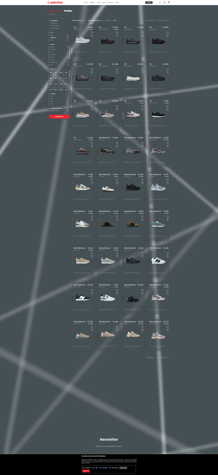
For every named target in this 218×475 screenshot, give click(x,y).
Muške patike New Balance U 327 (107, 236)
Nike (52, 64)
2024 (52, 99)
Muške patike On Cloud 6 (80, 52)
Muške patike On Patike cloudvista (82, 162)
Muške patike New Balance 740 (106, 199)
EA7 (51, 52)
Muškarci (92, 2)
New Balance (54, 62)
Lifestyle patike (54, 23)
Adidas (52, 47)
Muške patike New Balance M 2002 (158, 199)
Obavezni (88, 468)
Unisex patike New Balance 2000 (132, 309)
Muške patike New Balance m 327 (82, 272)
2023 (52, 96)
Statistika (105, 468)
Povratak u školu (55, 110)
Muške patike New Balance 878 (131, 199)
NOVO (86, 2)
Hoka (52, 57)
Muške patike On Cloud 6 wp (131, 52)
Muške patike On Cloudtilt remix (107, 125)
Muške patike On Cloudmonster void (83, 89)
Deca (104, 2)
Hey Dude (53, 54)
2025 (52, 101)
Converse (53, 49)
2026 (52, 104)
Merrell (52, 59)
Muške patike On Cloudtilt (130, 89)
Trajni (96, 468)
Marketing (114, 468)
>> (168, 20)
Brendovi (110, 2)
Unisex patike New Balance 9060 (132, 346)
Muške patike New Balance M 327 (82, 236)
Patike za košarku (55, 28)
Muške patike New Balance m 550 (107, 309)
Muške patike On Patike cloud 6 (157, 125)
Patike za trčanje (55, 25)
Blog (117, 2)
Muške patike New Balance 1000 (107, 162)
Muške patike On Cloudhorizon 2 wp (158, 52)
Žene (98, 2)
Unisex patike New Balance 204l (107, 346)
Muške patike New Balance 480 (81, 199)
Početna (50, 14)
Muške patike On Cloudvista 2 (131, 125)
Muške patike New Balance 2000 (132, 162)
